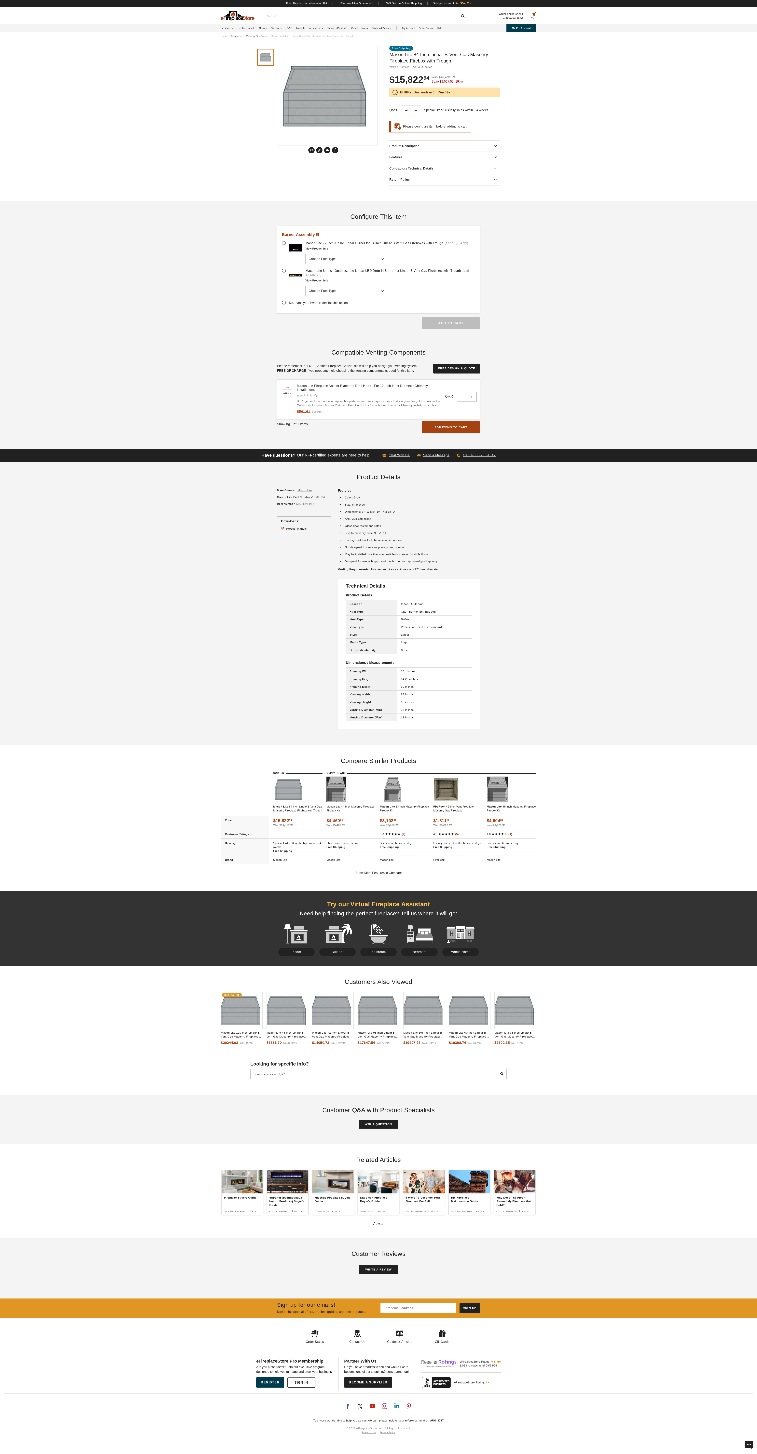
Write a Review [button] (399, 66)
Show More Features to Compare (378, 873)
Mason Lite (304, 490)
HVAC (288, 28)
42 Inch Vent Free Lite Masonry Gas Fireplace (453, 808)
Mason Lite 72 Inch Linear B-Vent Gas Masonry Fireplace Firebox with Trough (331, 1035)
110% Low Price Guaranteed (355, 3)
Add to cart (451, 323)
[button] (433, 455)
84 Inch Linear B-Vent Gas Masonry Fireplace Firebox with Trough (297, 808)
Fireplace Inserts (246, 28)
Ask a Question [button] (423, 66)
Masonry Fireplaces (256, 36)
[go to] (241, 1010)
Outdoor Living (359, 28)
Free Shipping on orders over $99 (306, 3)
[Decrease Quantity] (406, 110)
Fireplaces (227, 28)
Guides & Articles (381, 28)
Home (224, 36)
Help (439, 28)
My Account (408, 28)
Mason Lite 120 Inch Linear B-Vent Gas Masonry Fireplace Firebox (241, 1035)
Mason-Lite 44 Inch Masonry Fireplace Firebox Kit (350, 808)
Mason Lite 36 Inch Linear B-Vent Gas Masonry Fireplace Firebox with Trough (513, 1035)
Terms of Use (369, 1432)
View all (379, 1223)
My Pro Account (521, 28)
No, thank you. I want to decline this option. (319, 303)
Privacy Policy (387, 1432)
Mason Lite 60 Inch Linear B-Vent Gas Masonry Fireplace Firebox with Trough (468, 1035)
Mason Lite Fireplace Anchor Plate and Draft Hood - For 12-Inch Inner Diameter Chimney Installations (362, 387)
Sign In (301, 1382)
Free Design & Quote (456, 368)
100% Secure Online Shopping (403, 3)
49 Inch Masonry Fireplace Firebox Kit (511, 808)
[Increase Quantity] (416, 110)
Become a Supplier (368, 1382)
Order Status (426, 28)
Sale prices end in (452, 3)
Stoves (263, 28)
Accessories (316, 28)
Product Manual (296, 528)
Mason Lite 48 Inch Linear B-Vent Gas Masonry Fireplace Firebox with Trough (286, 1035)
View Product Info (316, 248)
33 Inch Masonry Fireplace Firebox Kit (404, 808)
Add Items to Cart (450, 427)
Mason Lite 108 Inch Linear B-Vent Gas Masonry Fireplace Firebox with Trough (423, 1035)
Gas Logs (276, 28)
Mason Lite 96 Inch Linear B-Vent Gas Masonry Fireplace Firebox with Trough (377, 1035)
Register (270, 1382)
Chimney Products (337, 28)
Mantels (300, 28)
